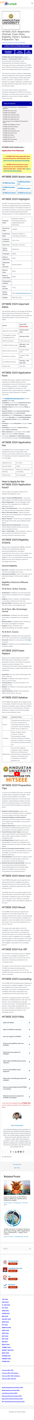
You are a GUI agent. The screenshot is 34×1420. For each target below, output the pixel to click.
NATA (29, 640)
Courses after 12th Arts (9, 1379)
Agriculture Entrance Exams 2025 (12, 1399)
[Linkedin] (16, 1152)
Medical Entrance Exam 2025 (11, 1390)
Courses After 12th (7, 1370)
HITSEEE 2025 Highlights (9, 112)
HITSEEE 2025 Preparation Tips (11, 131)
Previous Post (17, 1164)
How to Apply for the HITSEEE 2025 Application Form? (15, 122)
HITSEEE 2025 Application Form (11, 117)
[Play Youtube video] (17, 773)
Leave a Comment (7, 42)
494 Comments (8, 1202)
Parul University (20, 52)
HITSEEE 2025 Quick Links (10, 110)
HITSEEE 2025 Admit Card (10, 133)
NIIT (9, 1276)
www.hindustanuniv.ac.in (23, 293)
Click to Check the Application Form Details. (16, 160)
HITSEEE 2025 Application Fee (11, 119)
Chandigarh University (8, 52)
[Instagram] (23, 1152)
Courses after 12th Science (10, 1373)
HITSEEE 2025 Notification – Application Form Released (15, 108)
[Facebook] (11, 1152)
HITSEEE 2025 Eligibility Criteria (11, 124)
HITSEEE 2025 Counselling (10, 139)
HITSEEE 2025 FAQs (8, 141)
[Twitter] (13, 1152)
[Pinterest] (18, 1152)
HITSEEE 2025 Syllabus (9, 129)
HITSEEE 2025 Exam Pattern (10, 126)
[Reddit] (21, 1152)
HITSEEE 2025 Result (8, 135)
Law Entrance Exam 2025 (9, 1393)
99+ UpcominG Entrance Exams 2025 (13, 1401)
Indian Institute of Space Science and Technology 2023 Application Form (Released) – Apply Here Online (17, 1231)
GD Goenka (28, 52)
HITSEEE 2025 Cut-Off (9, 137)
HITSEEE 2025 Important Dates (11, 115)
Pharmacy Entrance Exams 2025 (12, 1396)
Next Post (17, 1168)
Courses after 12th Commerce (11, 1376)
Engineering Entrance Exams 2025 (12, 1387)
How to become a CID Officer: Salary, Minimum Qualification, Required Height (15, 1198)
